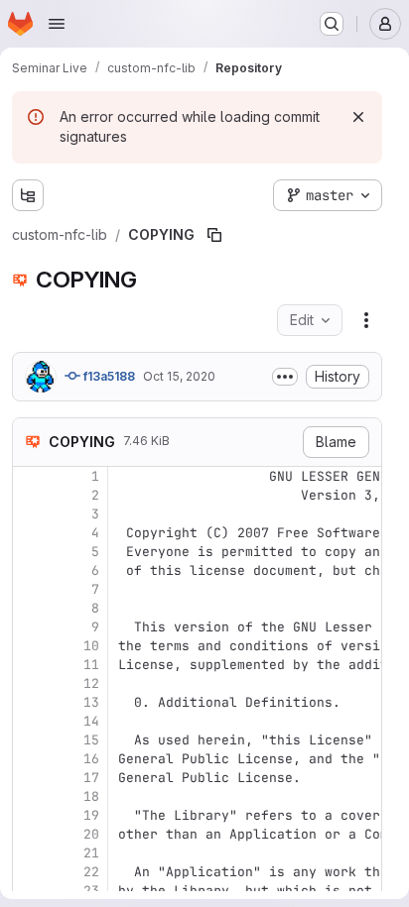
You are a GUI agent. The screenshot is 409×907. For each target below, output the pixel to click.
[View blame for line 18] (30, 796)
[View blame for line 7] (30, 589)
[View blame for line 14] (30, 721)
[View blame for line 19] (30, 815)
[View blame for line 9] (30, 627)
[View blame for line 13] (30, 702)
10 (91, 645)
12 (91, 683)
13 (91, 702)
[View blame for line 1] (30, 476)
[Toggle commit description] (285, 377)
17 (91, 777)
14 (91, 721)
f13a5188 (107, 376)
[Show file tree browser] (28, 195)
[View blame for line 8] (30, 608)
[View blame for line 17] (30, 777)
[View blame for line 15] (30, 740)
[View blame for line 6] (30, 570)
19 (91, 815)
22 (91, 871)
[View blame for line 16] (30, 758)
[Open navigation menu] (56, 24)
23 (91, 890)
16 (91, 758)
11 (91, 664)
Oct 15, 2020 (179, 376)
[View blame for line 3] (30, 514)
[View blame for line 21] (30, 853)
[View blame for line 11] (30, 664)
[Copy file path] (214, 235)
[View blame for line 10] (30, 645)
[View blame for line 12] (30, 683)
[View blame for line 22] (30, 871)
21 (91, 853)
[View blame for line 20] (30, 834)
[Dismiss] (358, 117)
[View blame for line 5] (30, 551)
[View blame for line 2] (30, 495)
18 (91, 796)
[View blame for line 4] (30, 532)
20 (91, 834)
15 (91, 740)
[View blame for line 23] (30, 890)
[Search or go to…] (331, 24)
